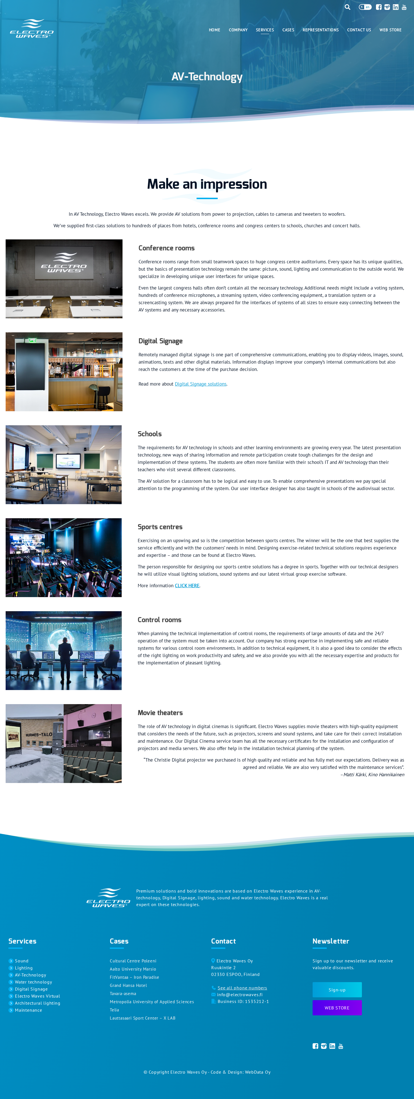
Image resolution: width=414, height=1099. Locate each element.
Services (265, 29)
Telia (114, 1010)
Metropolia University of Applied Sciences (152, 1001)
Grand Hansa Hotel (128, 985)
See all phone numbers (242, 988)
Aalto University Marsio (133, 969)
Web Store (391, 29)
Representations (321, 29)
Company (238, 29)
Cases (288, 29)
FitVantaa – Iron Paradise (134, 977)
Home (215, 29)
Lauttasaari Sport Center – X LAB (143, 1018)
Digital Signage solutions (200, 384)
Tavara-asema (123, 993)
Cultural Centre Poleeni (133, 961)
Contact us (359, 29)
